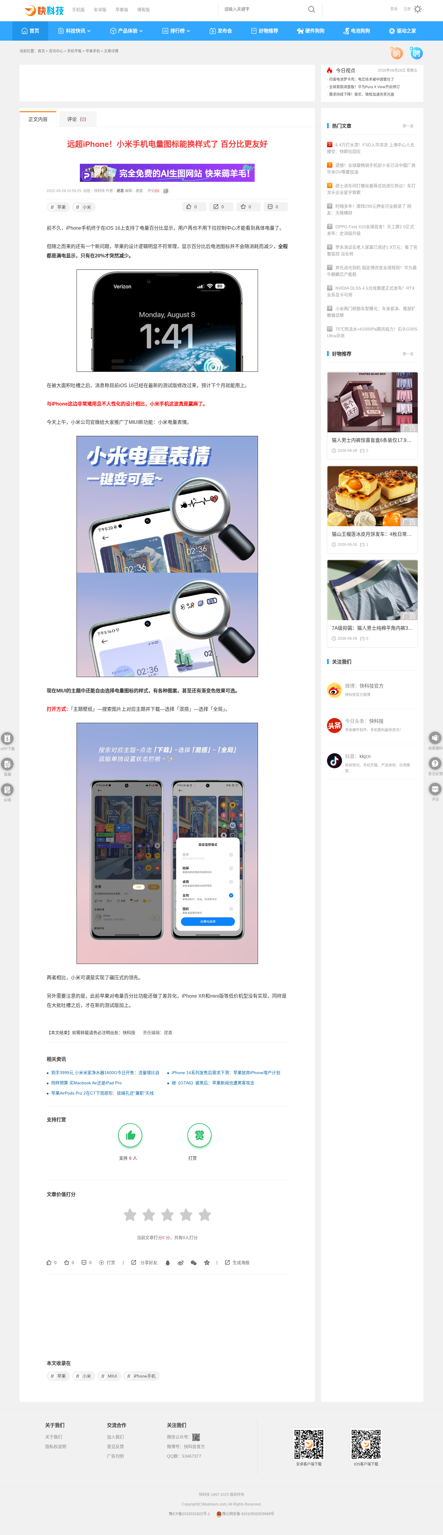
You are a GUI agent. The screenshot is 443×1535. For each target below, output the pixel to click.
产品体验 (127, 30)
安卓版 (100, 9)
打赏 (111, 1262)
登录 (393, 9)
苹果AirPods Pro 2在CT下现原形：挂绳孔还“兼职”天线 (102, 1093)
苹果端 (121, 9)
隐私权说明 (55, 1446)
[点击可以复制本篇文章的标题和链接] (164, 191)
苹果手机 (93, 51)
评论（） (78, 119)
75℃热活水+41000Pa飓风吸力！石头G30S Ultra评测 (372, 332)
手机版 (78, 9)
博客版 (143, 9)
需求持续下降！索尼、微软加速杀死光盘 (361, 94)
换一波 (408, 126)
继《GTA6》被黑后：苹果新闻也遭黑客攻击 (213, 1082)
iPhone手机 (141, 1376)
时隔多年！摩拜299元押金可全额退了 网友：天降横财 (369, 209)
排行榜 (177, 30)
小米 (83, 207)
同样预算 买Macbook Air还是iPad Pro (86, 1082)
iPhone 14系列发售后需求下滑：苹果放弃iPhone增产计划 (226, 1072)
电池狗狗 (360, 30)
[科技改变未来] (40, 9)
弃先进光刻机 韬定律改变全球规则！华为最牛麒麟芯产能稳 (372, 271)
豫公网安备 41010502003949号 (248, 1514)
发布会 (225, 30)
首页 (34, 30)
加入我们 (115, 1436)
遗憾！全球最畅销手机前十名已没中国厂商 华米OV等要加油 (371, 168)
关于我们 (53, 1436)
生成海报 (241, 1262)
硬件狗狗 (315, 30)
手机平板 (74, 51)
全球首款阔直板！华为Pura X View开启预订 (364, 87)
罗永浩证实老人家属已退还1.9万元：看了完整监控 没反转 (372, 250)
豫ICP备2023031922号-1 (189, 1514)
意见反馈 (115, 1446)
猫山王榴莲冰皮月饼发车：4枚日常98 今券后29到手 (372, 536)
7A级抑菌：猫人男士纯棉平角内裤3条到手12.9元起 (372, 630)
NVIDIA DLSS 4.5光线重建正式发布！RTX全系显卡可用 (371, 291)
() (157, 191)
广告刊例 (115, 1456)
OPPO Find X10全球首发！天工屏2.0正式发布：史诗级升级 (370, 230)
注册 (407, 9)
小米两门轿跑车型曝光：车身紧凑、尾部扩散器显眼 (371, 312)
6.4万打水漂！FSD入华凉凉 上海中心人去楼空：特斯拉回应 (370, 148)
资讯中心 (56, 51)
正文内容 (38, 119)
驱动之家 (406, 30)
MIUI (109, 1376)
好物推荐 (268, 30)
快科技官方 (194, 1446)
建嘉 (120, 191)
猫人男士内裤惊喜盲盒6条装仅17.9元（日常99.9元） (371, 442)
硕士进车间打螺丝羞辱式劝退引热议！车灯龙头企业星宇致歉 (371, 189)
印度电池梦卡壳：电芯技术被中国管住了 (361, 79)
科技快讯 (75, 30)
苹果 (58, 207)
